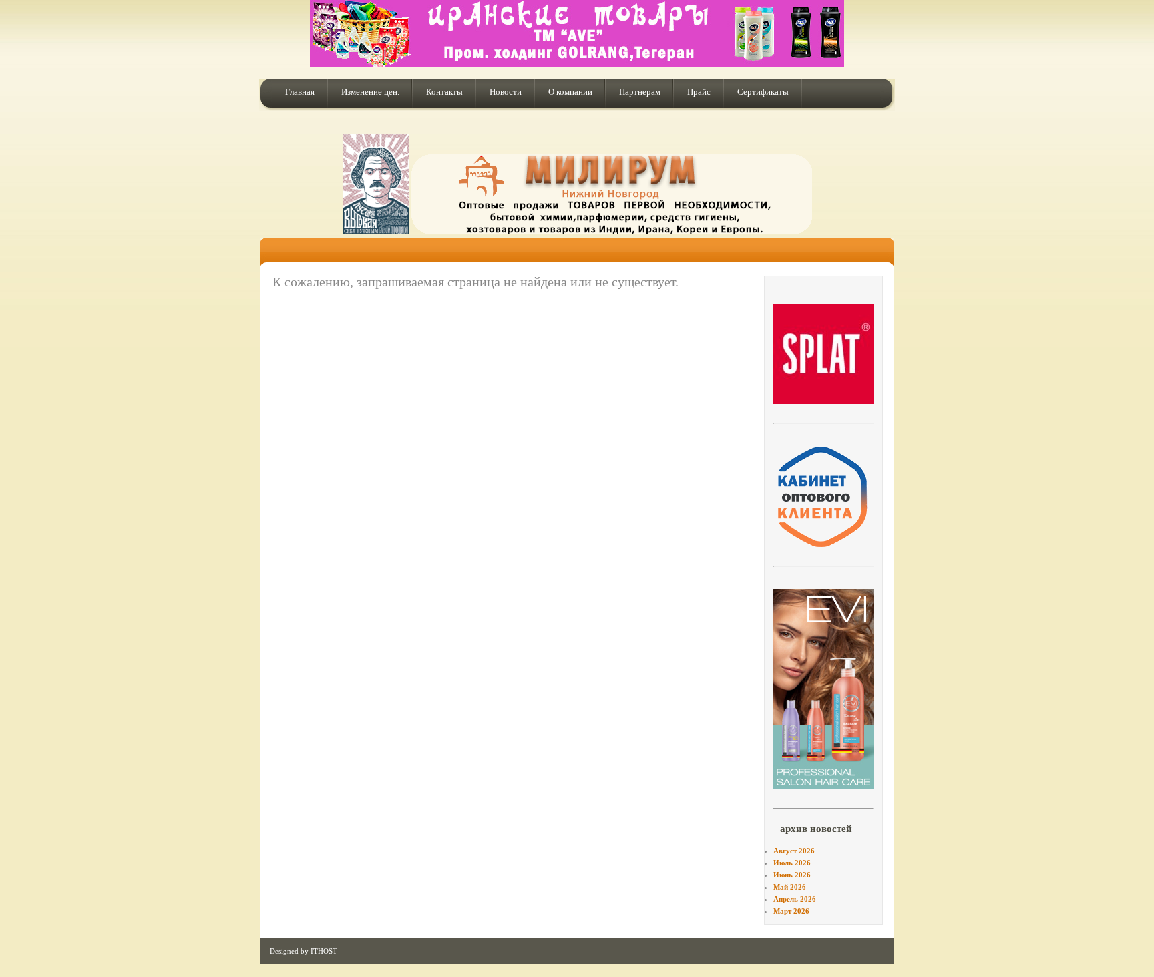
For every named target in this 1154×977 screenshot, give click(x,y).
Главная (300, 92)
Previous (752, 353)
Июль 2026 (792, 863)
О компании (570, 92)
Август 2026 (794, 851)
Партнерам (639, 92)
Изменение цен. (370, 92)
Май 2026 (789, 887)
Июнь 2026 (792, 875)
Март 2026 (791, 911)
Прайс (699, 92)
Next (895, 353)
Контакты (444, 92)
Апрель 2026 (794, 899)
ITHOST (324, 951)
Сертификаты (763, 92)
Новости (506, 92)
